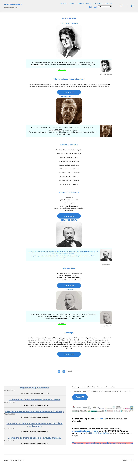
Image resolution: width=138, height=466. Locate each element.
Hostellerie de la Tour (99, 433)
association (100, 419)
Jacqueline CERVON (69, 24)
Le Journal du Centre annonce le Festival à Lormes (34, 399)
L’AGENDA (64, 4)
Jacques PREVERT (69, 96)
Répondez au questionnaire (34, 387)
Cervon (60, 62)
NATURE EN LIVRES (13, 4)
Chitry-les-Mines (62, 318)
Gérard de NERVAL (69, 220)
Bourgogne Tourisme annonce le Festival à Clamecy (34, 438)
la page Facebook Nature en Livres (116, 443)
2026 (72, 4)
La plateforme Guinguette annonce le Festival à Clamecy (34, 411)
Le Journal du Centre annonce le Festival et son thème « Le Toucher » (34, 424)
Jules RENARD (69, 290)
